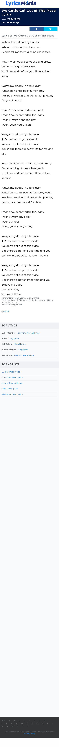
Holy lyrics (23, 350)
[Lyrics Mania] (29, 3)
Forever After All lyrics (28, 333)
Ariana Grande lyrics (12, 383)
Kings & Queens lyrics (23, 355)
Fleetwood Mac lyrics (12, 394)
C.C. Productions (11, 19)
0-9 (3, 721)
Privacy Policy (30, 734)
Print (6, 311)
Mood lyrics (20, 344)
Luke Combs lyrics (11, 372)
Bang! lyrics (13, 339)
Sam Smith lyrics (10, 389)
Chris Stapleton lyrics (12, 378)
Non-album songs (10, 23)
